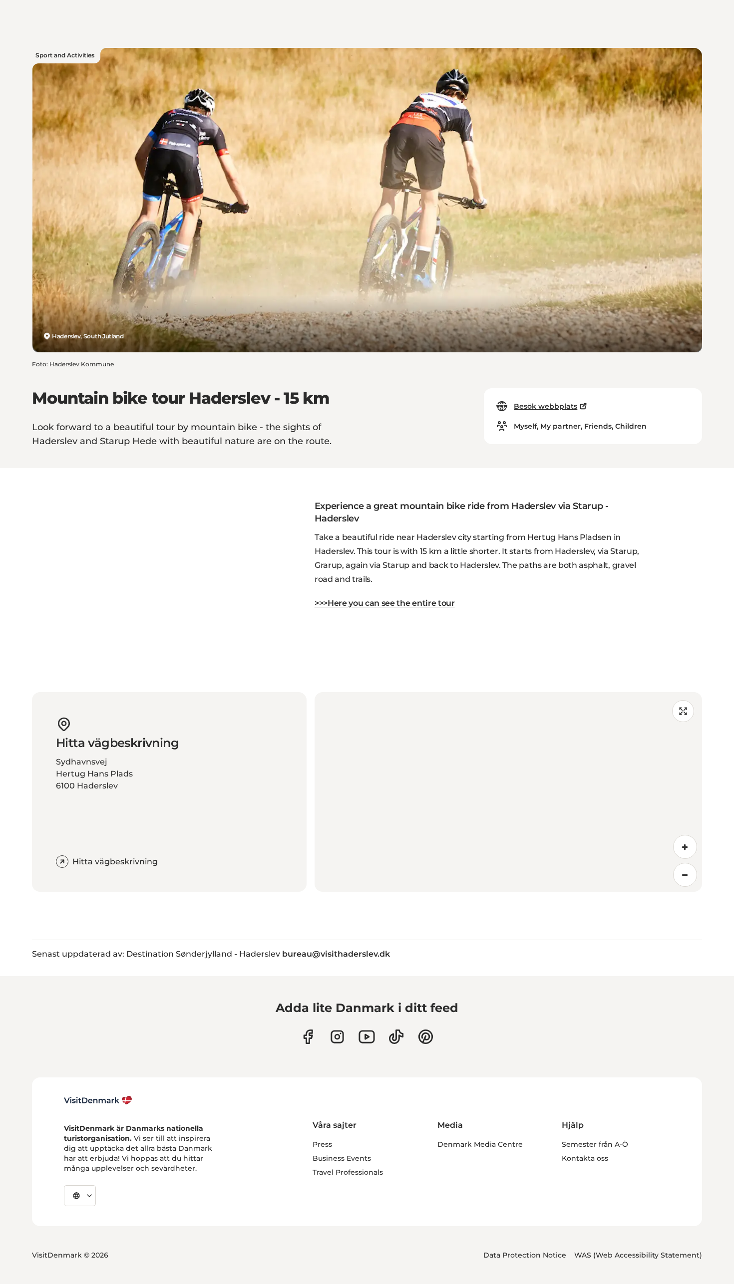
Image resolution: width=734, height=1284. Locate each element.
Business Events (342, 1158)
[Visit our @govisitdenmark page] (396, 1036)
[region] (508, 792)
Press (322, 1144)
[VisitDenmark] (98, 1100)
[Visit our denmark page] (308, 1036)
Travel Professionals (348, 1172)
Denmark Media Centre (480, 1144)
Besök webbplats (545, 406)
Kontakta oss (585, 1158)
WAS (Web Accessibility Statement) (638, 1255)
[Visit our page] (337, 1036)
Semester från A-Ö (595, 1144)
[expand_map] (683, 711)
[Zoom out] (685, 875)
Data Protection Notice (524, 1255)
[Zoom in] (685, 847)
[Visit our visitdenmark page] (366, 1036)
